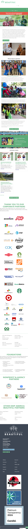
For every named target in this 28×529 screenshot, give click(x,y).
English (22, 528)
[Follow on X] (14, 10)
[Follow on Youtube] (15, 10)
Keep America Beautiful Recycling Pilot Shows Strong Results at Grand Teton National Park (6, 183)
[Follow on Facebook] (11, 10)
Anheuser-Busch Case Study (19, 139)
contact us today (14, 197)
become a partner (14, 129)
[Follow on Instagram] (12, 10)
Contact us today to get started (8, 449)
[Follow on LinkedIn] (17, 10)
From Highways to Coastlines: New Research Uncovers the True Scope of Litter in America (21, 163)
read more (2, 168)
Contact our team (6, 40)
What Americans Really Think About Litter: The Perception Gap (6, 163)
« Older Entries (2, 195)
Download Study (18, 144)
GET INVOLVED (6, 21)
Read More (19, 14)
